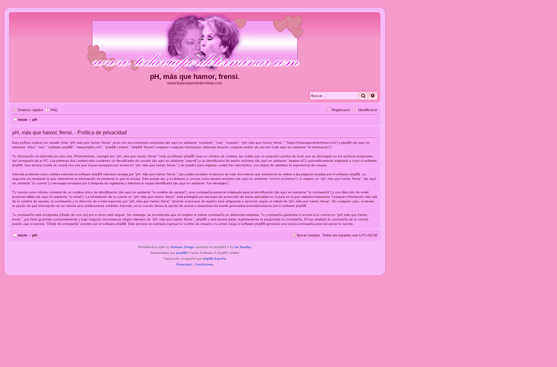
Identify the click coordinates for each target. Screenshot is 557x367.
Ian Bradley (242, 247)
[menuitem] (51, 110)
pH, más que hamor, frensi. (194, 76)
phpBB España (214, 258)
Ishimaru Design (182, 247)
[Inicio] (194, 43)
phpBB (181, 253)
